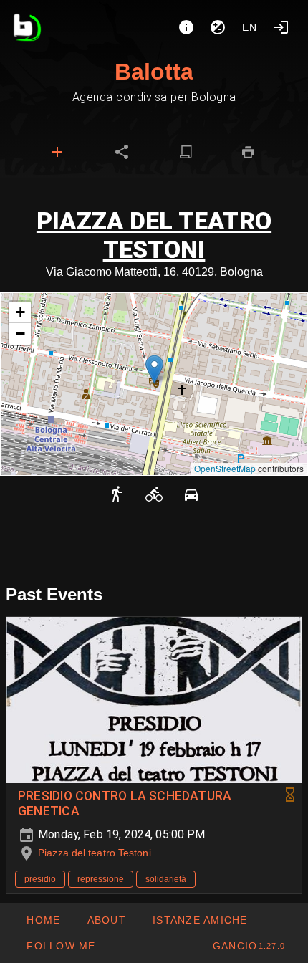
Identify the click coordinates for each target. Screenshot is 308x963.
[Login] (281, 27)
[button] (154, 369)
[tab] (57, 152)
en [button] (250, 27)
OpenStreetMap (225, 468)
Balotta (154, 72)
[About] (186, 27)
